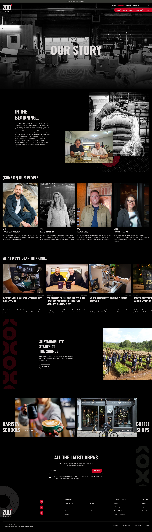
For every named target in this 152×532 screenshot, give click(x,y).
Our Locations (125, 431)
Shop (118, 10)
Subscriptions (138, 10)
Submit (96, 471)
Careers (144, 503)
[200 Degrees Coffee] (7, 8)
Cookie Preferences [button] (137, 525)
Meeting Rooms (93, 511)
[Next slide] (148, 1)
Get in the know (29, 431)
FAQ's (143, 507)
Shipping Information (120, 499)
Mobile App (117, 507)
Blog (90, 499)
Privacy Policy (145, 511)
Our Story (128, 5)
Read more (44, 366)
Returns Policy (118, 503)
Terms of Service (118, 511)
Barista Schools (69, 503)
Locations (113, 5)
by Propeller (146, 525)
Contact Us (136, 5)
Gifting (66, 511)
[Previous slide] (3, 1)
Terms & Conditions (119, 514)
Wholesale (121, 5)
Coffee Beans (68, 499)
